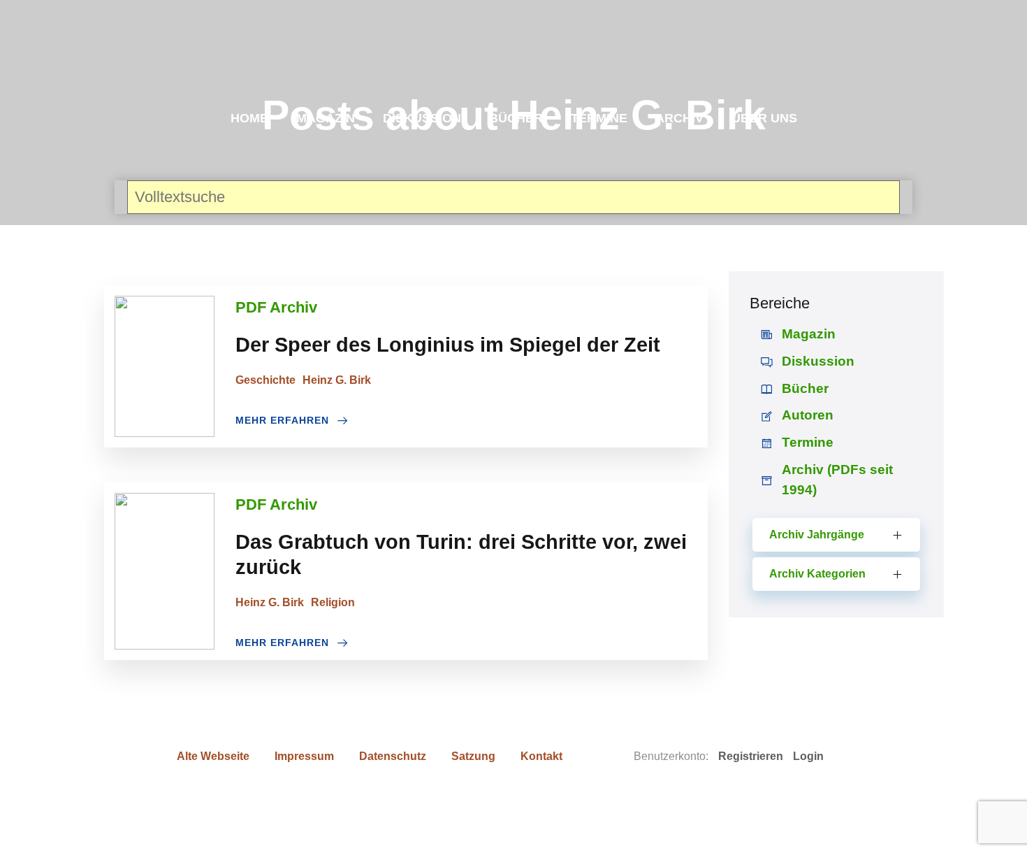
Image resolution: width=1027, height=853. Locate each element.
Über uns (764, 118)
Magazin (325, 118)
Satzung (473, 756)
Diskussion (422, 118)
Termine (599, 118)
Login (808, 756)
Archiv (679, 118)
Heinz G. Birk (337, 380)
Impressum (304, 756)
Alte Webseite (213, 756)
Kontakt (541, 756)
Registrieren (750, 756)
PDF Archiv (276, 307)
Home (249, 118)
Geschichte (265, 380)
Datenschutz (392, 756)
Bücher (516, 118)
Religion (333, 602)
